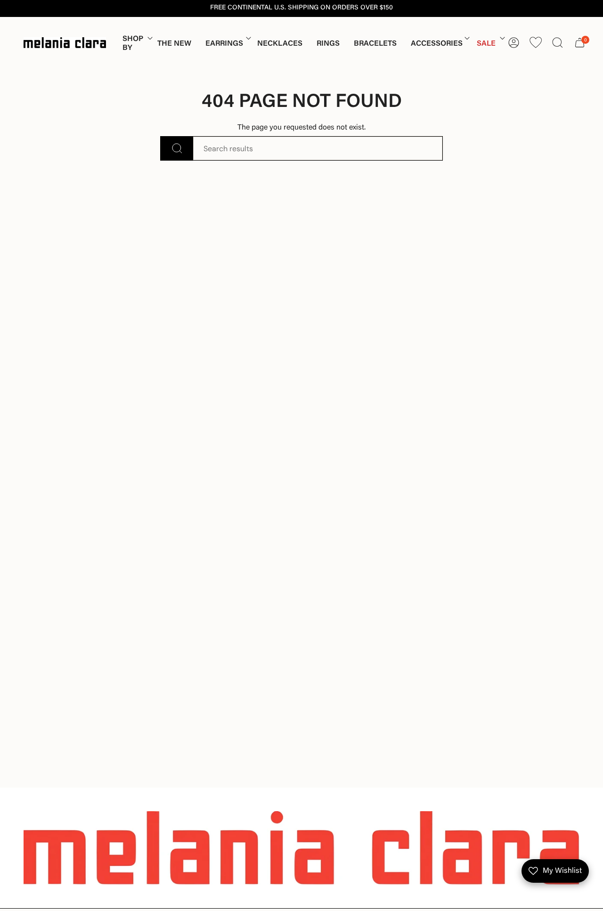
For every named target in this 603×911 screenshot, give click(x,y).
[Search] (177, 148)
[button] (132, 43)
